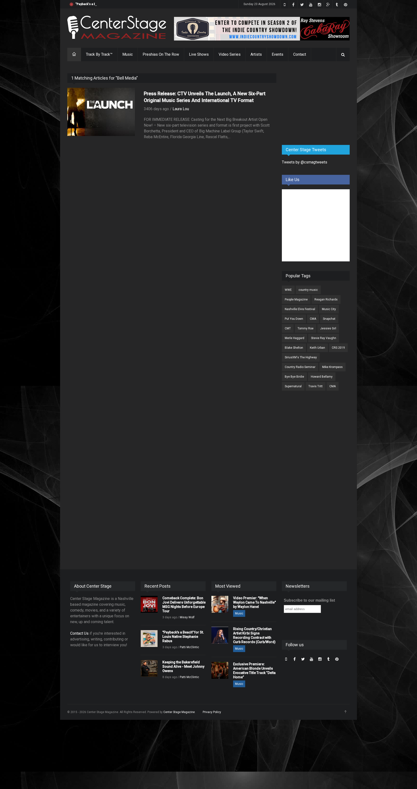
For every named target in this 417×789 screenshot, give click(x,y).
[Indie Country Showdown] (262, 29)
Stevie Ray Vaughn (323, 338)
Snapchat (329, 318)
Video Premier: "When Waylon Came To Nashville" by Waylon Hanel (254, 602)
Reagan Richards (326, 299)
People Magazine (296, 299)
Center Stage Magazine (179, 712)
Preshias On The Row (161, 54)
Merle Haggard (294, 338)
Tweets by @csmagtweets (304, 162)
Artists (256, 54)
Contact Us (79, 633)
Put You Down (294, 318)
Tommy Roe (305, 328)
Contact (299, 54)
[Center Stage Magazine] (116, 27)
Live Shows (199, 54)
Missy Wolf (187, 617)
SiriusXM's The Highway (301, 357)
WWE (288, 290)
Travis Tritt (315, 386)
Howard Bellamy (322, 376)
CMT (288, 328)
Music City (329, 309)
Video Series (230, 54)
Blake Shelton (294, 347)
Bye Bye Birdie (294, 376)
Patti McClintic (189, 647)
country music (308, 290)
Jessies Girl (328, 328)
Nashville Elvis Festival (300, 309)
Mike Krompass (332, 367)
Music (127, 54)
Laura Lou (181, 109)
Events (277, 54)
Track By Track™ (99, 54)
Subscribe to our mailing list (309, 600)
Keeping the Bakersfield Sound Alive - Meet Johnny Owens (183, 666)
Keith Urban (317, 347)
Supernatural (293, 386)
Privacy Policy (212, 712)
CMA (313, 318)
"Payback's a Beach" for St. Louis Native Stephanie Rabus (114, 4)
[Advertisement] (318, 103)
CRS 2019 (338, 347)
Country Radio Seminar (300, 367)
